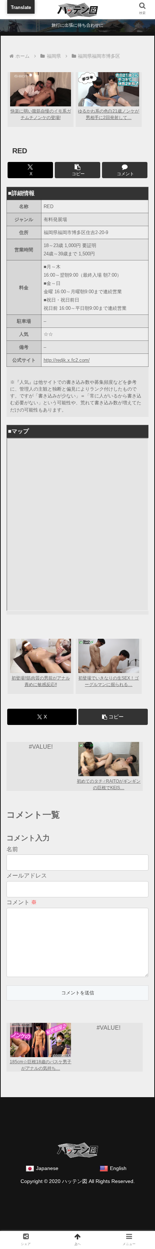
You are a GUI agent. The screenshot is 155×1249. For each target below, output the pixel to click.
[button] (77, 170)
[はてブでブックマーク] (95, 1081)
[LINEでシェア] (25, 1100)
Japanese (47, 1168)
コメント (21, 902)
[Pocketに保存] (130, 1081)
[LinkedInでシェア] (95, 1100)
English (118, 1168)
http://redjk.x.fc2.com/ (67, 360)
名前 (12, 849)
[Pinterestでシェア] (60, 1100)
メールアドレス (26, 875)
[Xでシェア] (25, 1081)
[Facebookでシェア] (60, 1081)
